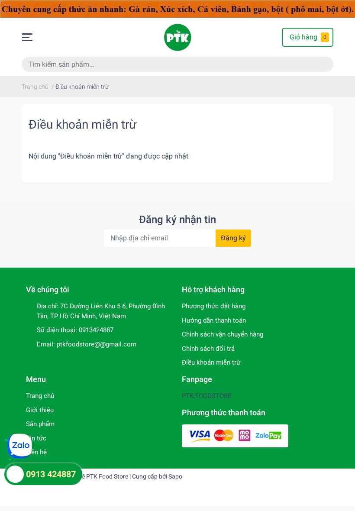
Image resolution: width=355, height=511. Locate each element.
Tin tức (36, 438)
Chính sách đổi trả (208, 349)
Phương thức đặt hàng (213, 306)
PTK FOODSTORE (207, 396)
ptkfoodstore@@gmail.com (96, 344)
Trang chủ (40, 396)
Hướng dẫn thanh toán (214, 320)
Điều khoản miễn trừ (82, 124)
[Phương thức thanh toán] (235, 436)
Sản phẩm (40, 424)
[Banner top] (177, 8)
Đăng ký (233, 238)
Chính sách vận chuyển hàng (222, 334)
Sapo (175, 476)
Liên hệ (36, 452)
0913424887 (96, 330)
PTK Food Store (107, 476)
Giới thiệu (40, 410)
